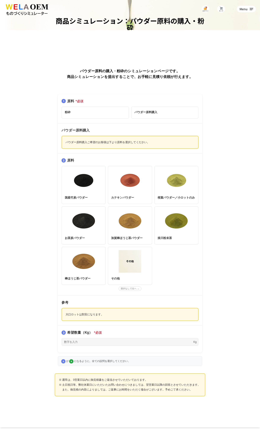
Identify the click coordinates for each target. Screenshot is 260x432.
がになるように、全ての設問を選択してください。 (96, 361)
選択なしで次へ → (130, 288)
